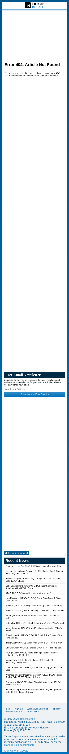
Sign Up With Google (16, 750)
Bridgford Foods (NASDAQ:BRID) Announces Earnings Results (35, 566)
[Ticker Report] (34, 12)
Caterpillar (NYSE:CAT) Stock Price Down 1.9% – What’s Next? (35, 623)
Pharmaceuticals (13, 712)
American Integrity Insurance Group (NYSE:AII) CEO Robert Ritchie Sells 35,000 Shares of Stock (34, 676)
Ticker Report (27, 719)
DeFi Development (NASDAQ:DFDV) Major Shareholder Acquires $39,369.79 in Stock (31, 587)
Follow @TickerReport (18, 553)
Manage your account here (19, 745)
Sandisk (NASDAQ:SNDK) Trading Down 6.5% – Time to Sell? (35, 610)
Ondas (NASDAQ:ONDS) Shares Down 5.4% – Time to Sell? (34, 648)
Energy (56, 709)
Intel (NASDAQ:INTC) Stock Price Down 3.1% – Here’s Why (34, 643)
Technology (33, 712)
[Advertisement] (34, 34)
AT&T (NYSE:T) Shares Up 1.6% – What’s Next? (28, 593)
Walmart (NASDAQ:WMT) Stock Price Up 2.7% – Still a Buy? (34, 605)
